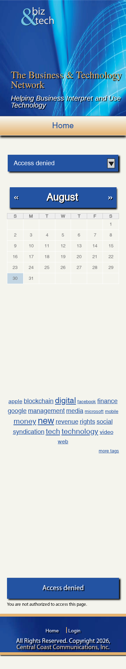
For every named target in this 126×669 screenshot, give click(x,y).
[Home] (37, 16)
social (105, 421)
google (17, 410)
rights (87, 421)
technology (80, 431)
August (62, 197)
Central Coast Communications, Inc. (63, 648)
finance (107, 401)
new (46, 420)
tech (53, 431)
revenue (67, 421)
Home (63, 125)
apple (15, 401)
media (74, 410)
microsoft (94, 411)
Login (74, 630)
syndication (28, 431)
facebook (86, 401)
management (46, 410)
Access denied (34, 163)
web (63, 441)
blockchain (39, 401)
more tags (109, 450)
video (106, 432)
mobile (111, 411)
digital (65, 400)
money (25, 421)
